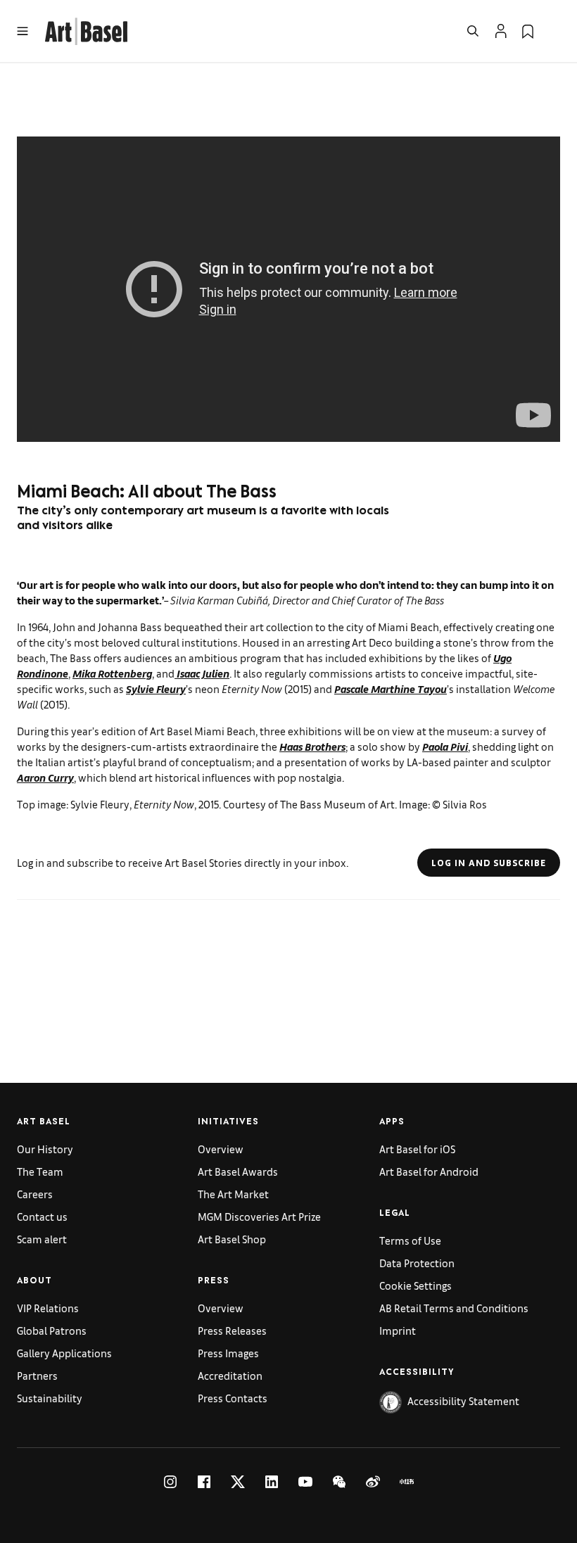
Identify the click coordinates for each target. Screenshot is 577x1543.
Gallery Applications (64, 1352)
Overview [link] (220, 1148)
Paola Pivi (445, 746)
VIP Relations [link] (48, 1307)
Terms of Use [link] (410, 1240)
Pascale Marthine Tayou (390, 688)
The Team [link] (40, 1171)
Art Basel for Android (428, 1171)
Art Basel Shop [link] (232, 1238)
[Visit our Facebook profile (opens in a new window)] (204, 1482)
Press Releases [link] (232, 1330)
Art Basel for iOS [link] (417, 1148)
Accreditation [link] (230, 1375)
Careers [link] (35, 1193)
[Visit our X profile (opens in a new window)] (238, 1482)
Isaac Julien (202, 673)
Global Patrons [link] (52, 1330)
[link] (86, 29)
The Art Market (233, 1193)
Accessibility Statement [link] (463, 1400)
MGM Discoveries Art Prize (259, 1216)
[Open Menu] (22, 31)
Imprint (397, 1330)
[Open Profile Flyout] (501, 31)
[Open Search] (473, 31)
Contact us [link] (42, 1216)
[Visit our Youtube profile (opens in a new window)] (305, 1482)
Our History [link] (45, 1148)
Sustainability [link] (49, 1397)
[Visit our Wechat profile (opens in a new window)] (339, 1482)
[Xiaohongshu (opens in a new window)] (406, 1482)
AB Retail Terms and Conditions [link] (453, 1307)
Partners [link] (37, 1375)
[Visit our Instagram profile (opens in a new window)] (170, 1482)
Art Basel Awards (238, 1171)
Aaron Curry (45, 777)
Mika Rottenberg (112, 673)
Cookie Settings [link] (415, 1285)
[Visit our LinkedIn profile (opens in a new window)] (271, 1482)
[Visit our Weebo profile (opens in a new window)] (373, 1482)
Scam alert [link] (42, 1238)
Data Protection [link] (417, 1262)
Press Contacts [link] (232, 1397)
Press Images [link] (228, 1352)
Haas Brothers (312, 746)
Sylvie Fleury (156, 688)
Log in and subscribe (488, 862)
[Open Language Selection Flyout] (554, 31)
